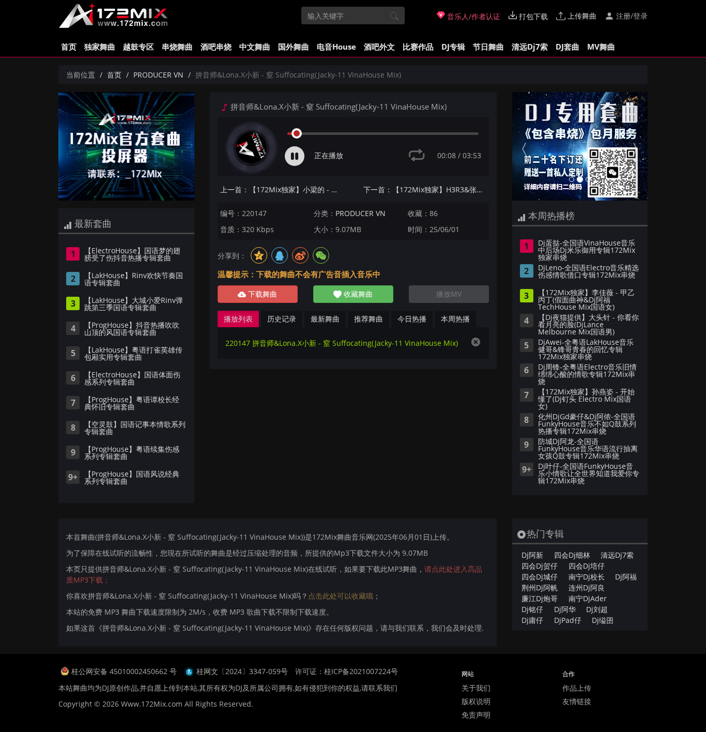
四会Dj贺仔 (539, 566)
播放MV (449, 294)
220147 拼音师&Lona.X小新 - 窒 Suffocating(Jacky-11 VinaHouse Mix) (341, 343)
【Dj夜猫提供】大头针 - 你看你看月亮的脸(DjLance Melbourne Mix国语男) (588, 325)
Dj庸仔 (532, 620)
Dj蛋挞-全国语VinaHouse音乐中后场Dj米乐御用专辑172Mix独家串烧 (586, 250)
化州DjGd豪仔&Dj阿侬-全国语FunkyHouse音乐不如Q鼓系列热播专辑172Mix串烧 (587, 424)
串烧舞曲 (177, 46)
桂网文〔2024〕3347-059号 (242, 671)
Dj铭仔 (532, 609)
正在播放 (328, 155)
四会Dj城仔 (539, 577)
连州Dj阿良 (587, 587)
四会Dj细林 (572, 555)
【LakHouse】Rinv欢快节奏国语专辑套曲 (133, 279)
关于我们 (476, 688)
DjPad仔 (567, 620)
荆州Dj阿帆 (539, 587)
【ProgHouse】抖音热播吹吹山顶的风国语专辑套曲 (131, 329)
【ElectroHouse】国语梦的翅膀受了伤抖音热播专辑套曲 (132, 255)
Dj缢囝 (602, 620)
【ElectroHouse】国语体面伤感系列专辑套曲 (132, 379)
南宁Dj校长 (587, 577)
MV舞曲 (601, 46)
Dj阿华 (565, 609)
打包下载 (532, 16)
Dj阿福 (626, 577)
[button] (522, 146)
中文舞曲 (254, 46)
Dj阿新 (532, 555)
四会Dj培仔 (587, 566)
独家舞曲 (99, 46)
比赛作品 (418, 46)
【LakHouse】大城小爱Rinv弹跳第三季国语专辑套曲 (133, 304)
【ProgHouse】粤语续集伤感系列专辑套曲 (131, 453)
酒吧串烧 (216, 46)
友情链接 (576, 701)
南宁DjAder (588, 598)
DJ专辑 (453, 46)
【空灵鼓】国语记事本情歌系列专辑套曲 (135, 428)
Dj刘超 (597, 609)
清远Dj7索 (530, 46)
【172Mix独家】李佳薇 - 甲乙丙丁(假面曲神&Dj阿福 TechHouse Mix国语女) (586, 300)
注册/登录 (631, 16)
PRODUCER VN (158, 75)
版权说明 (476, 701)
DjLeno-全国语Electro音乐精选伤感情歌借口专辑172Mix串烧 (588, 272)
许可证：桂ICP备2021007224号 (346, 671)
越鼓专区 (138, 46)
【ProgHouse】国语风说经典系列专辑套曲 (131, 478)
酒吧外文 (379, 46)
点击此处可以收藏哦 (340, 596)
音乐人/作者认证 (472, 16)
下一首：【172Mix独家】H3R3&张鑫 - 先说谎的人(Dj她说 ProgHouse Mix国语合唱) (426, 189)
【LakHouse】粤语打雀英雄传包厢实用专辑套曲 (133, 354)
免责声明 (476, 715)
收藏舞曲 (357, 294)
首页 (68, 46)
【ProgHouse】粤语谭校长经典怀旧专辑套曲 (131, 403)
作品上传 (576, 688)
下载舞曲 (261, 294)
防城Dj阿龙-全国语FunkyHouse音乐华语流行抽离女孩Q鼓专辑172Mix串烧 (588, 449)
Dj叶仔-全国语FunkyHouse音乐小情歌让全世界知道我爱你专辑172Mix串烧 (588, 474)
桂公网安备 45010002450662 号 (125, 671)
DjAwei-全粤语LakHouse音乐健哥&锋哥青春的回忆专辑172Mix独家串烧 (586, 350)
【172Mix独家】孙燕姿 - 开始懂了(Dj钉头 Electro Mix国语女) (586, 399)
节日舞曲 (488, 46)
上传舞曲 (580, 16)
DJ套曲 (567, 46)
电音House (336, 46)
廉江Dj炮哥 (539, 598)
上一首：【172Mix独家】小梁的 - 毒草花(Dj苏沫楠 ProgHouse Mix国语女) (283, 189)
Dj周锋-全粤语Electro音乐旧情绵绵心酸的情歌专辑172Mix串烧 (587, 374)
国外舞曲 (293, 46)
